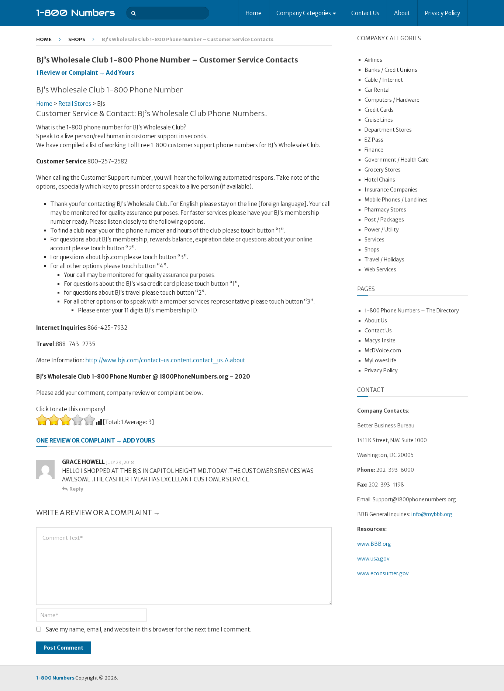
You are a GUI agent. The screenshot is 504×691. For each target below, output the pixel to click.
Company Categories (303, 13)
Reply (76, 489)
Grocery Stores (383, 169)
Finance (374, 149)
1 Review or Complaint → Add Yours (85, 72)
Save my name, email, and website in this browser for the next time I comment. (148, 629)
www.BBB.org (374, 544)
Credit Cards (379, 109)
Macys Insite (380, 340)
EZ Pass (374, 139)
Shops (76, 39)
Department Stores (388, 129)
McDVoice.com (383, 350)
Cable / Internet (384, 80)
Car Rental (377, 90)
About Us (376, 320)
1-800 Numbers (75, 12)
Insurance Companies (391, 189)
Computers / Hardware (392, 99)
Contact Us (365, 13)
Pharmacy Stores (385, 209)
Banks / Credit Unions (391, 70)
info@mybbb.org (431, 514)
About (402, 13)
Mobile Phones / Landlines (396, 199)
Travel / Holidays (384, 259)
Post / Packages (384, 219)
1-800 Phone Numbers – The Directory (412, 310)
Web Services (380, 269)
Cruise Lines (379, 119)
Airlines (373, 60)
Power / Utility (382, 229)
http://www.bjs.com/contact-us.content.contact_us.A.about (165, 360)
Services (374, 239)
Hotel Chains (380, 179)
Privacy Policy (442, 13)
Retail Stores (74, 103)
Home (253, 13)
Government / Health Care (397, 159)
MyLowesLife (380, 360)
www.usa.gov (373, 558)
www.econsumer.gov (383, 573)
